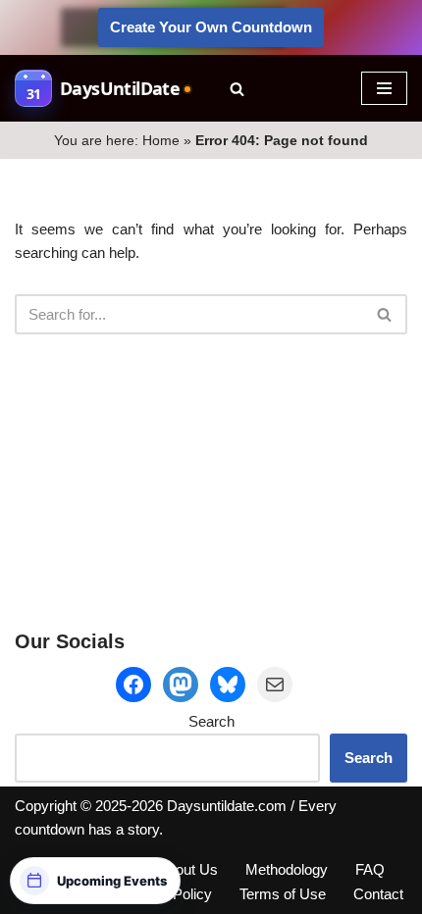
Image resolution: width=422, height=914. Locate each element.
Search (211, 721)
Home (161, 140)
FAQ (370, 869)
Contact (378, 894)
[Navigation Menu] (384, 88)
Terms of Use (282, 894)
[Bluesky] (227, 684)
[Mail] (274, 684)
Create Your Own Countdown (211, 27)
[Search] (237, 88)
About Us (188, 869)
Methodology (286, 869)
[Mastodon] (180, 684)
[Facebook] (133, 684)
